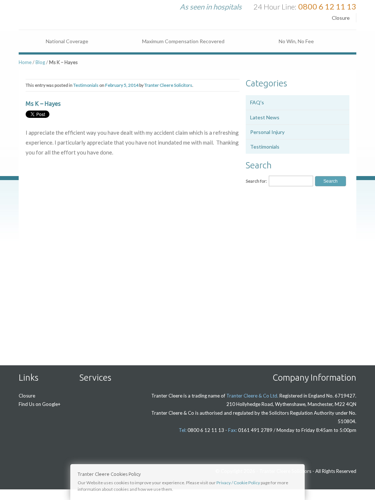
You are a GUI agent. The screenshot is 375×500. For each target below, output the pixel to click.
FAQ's (257, 102)
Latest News (264, 117)
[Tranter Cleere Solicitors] (61, 11)
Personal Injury (267, 132)
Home (25, 62)
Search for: (256, 181)
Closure (341, 18)
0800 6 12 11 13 (327, 6)
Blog (40, 62)
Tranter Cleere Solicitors (168, 85)
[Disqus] (133, 259)
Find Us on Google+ (39, 404)
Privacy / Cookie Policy (238, 482)
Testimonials (86, 85)
